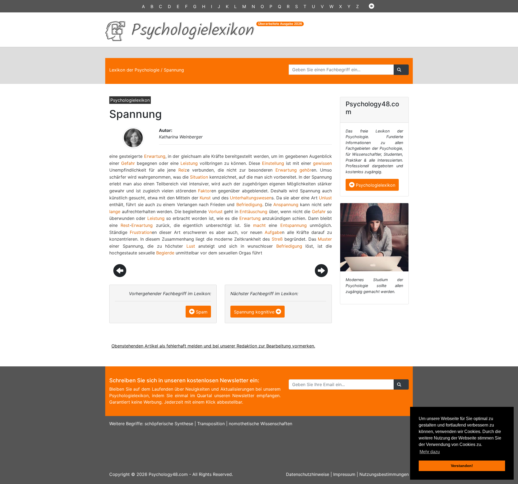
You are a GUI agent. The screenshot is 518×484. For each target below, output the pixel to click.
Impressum (344, 474)
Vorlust (215, 211)
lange (114, 211)
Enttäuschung (253, 211)
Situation (199, 177)
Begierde (165, 252)
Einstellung (273, 163)
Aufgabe (273, 232)
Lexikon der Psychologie (134, 70)
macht (259, 225)
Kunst (205, 197)
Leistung (189, 163)
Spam (201, 312)
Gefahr (128, 163)
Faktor (204, 190)
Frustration (141, 232)
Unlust (325, 197)
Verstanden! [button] (462, 465)
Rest (125, 225)
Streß (277, 239)
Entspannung (293, 225)
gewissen (322, 163)
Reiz (182, 170)
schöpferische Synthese (169, 423)
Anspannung (285, 204)
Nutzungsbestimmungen (384, 474)
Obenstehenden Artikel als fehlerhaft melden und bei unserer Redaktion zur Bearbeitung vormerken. (213, 346)
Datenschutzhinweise (307, 474)
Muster (325, 239)
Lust (190, 246)
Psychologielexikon (375, 185)
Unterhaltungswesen (250, 197)
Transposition (211, 423)
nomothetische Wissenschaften (260, 423)
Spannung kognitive (254, 312)
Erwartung (154, 156)
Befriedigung (249, 204)
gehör (305, 170)
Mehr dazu (430, 451)
